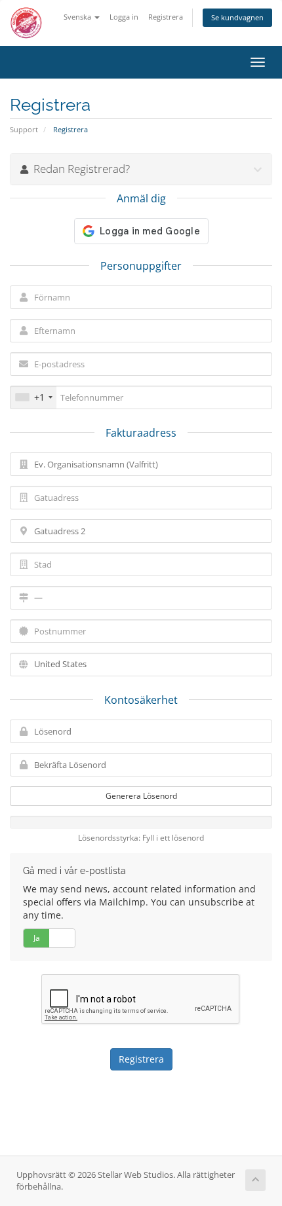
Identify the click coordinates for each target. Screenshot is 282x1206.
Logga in (124, 17)
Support (24, 129)
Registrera (165, 17)
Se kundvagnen (237, 17)
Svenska (78, 17)
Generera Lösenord (141, 795)
